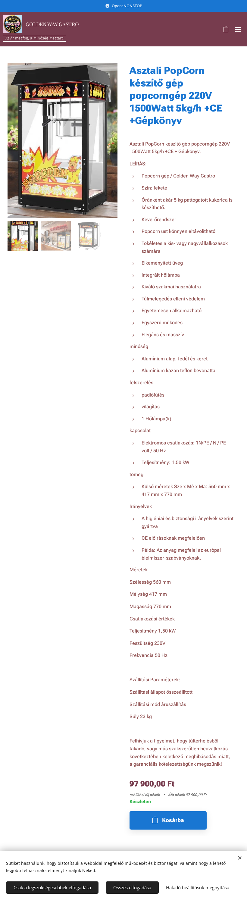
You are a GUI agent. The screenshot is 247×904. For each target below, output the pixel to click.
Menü (238, 29)
